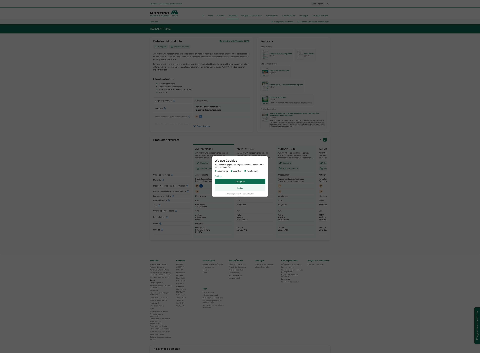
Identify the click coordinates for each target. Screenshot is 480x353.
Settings (218, 176)
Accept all (240, 181)
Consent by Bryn (248, 194)
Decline (240, 188)
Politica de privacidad (233, 194)
